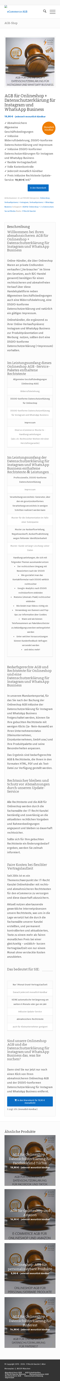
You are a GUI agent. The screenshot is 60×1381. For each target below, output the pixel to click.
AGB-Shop (11, 23)
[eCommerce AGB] (24, 11)
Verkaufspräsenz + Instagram (16, 202)
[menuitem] (43, 11)
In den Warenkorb (38, 188)
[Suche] (43, 11)
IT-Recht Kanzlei (29, 211)
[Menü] (51, 11)
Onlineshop (45, 198)
